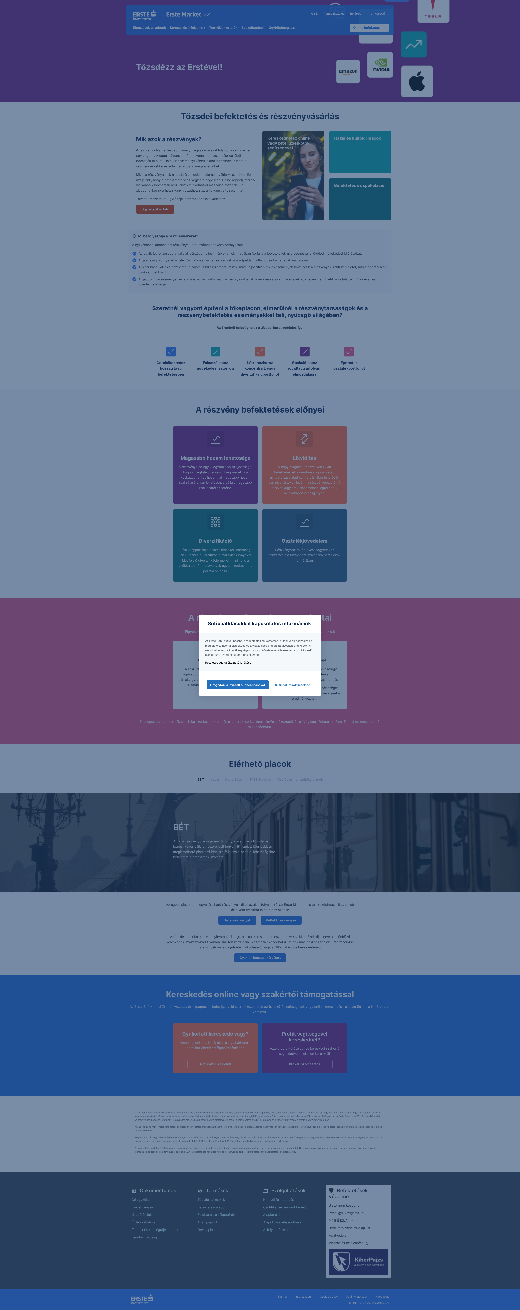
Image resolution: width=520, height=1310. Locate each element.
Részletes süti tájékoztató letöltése (228, 662)
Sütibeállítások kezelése (292, 685)
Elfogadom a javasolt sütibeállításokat (237, 685)
